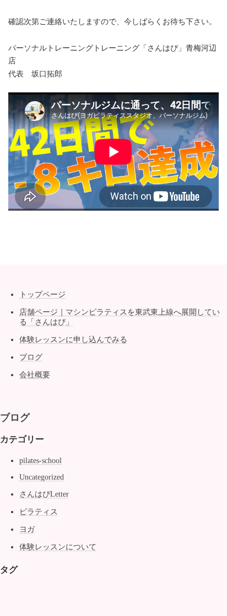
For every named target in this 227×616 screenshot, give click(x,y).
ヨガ (27, 529)
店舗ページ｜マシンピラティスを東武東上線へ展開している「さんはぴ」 (119, 317)
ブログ (30, 357)
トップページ (42, 294)
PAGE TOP (210, 584)
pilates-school (40, 461)
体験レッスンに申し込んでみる (73, 340)
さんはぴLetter (44, 494)
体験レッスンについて (57, 547)
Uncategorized (41, 477)
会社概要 (34, 375)
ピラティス (38, 512)
